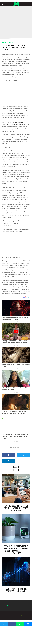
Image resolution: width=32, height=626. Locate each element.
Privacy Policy (6, 605)
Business (4, 42)
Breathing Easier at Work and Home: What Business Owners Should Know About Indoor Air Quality (16, 549)
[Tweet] (23, 455)
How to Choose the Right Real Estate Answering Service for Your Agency (16, 508)
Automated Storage (14, 447)
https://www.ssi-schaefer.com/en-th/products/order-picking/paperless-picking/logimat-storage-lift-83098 (13, 122)
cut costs (22, 157)
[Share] (8, 455)
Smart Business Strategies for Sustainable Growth (16, 590)
